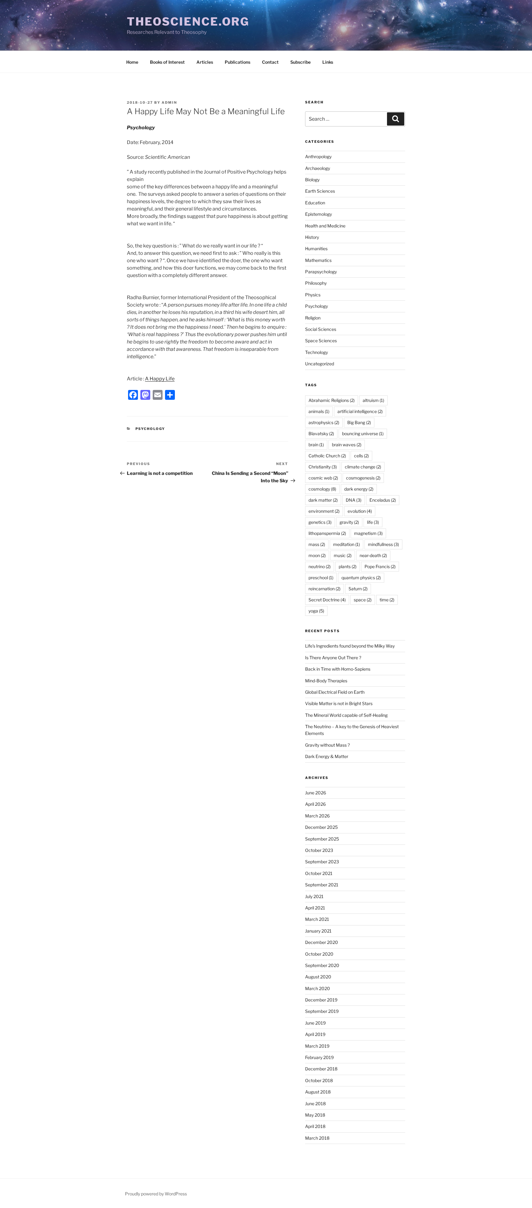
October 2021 (318, 873)
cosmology (322, 489)
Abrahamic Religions (331, 400)
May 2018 (315, 1115)
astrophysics (323, 422)
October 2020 (319, 954)
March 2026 (317, 815)
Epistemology (318, 214)
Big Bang (359, 422)
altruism (373, 400)
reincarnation (324, 588)
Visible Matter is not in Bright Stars (339, 703)
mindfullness (383, 544)
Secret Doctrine (327, 599)
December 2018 (321, 1068)
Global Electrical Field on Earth (335, 692)
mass (316, 544)
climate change (363, 466)
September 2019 (322, 1011)
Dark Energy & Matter (326, 756)
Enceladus (382, 500)
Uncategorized (319, 363)
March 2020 (317, 988)
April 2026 (315, 804)
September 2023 (322, 861)
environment (324, 511)
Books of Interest (167, 62)
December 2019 (321, 999)
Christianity (322, 466)
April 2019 (315, 1034)
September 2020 (322, 965)
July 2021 (314, 896)
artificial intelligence (360, 411)
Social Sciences (320, 329)
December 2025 (321, 827)
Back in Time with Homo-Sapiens (337, 669)
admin (169, 102)
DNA (353, 500)
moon (317, 555)
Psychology (150, 429)
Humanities (316, 248)
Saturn (358, 588)
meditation (346, 544)
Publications (237, 62)
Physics (312, 294)
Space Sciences (321, 340)
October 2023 (319, 850)
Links (327, 62)
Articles (204, 62)
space (363, 599)
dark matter (323, 500)
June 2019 (315, 1022)
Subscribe (300, 62)
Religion (312, 317)
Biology (312, 179)
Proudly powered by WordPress (156, 1193)
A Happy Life (160, 379)
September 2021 (321, 884)
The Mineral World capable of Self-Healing (346, 715)
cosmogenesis (363, 477)
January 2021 (318, 930)
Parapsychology (321, 271)
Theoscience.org (188, 21)
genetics (320, 522)
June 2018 (315, 1103)
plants (348, 566)
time (387, 599)
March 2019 (317, 1046)
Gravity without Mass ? (327, 745)
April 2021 (315, 907)
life (373, 522)
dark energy (358, 489)
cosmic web (323, 477)
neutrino (319, 566)
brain (316, 444)
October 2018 (319, 1080)
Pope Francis (380, 566)
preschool (320, 577)
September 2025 (322, 838)
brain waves (346, 444)
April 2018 (315, 1126)
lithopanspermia (327, 533)
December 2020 (321, 942)
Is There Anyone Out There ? (333, 657)
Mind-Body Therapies (326, 680)
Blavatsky (321, 433)
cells (361, 455)
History (312, 237)
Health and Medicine (325, 225)
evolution (360, 511)
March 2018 (317, 1138)
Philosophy (316, 283)
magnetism (368, 533)
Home (132, 62)
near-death (373, 555)
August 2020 (318, 976)
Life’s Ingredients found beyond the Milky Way (350, 645)
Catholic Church (327, 455)
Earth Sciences (320, 191)
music (343, 555)
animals (318, 411)
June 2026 (315, 792)
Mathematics (318, 260)
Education (315, 202)
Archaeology (317, 168)
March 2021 (317, 919)
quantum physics (361, 577)
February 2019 (319, 1057)
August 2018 (318, 1091)
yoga (316, 610)
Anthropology (318, 156)
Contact (270, 62)
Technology (316, 352)
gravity (349, 522)
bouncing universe (363, 433)
